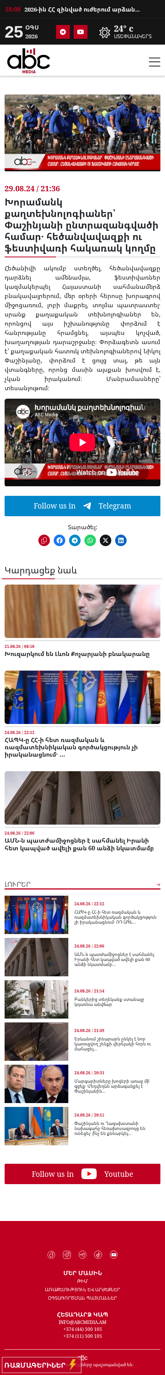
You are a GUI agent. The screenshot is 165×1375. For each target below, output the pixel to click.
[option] (82, 8)
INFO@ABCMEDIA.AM (82, 1322)
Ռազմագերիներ (36, 1365)
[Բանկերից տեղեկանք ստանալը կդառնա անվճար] (36, 999)
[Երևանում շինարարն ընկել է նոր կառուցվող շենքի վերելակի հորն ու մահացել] (36, 1041)
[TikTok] (98, 1255)
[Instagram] (67, 1255)
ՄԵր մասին (82, 1273)
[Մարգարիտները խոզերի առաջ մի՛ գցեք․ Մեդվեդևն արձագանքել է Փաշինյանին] (36, 1084)
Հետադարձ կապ (82, 1314)
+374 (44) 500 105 (82, 1329)
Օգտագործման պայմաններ (82, 1298)
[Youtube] (80, 32)
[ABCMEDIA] (29, 59)
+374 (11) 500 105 (82, 1336)
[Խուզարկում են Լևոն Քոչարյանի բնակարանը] (82, 611)
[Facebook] (52, 1255)
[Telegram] (63, 32)
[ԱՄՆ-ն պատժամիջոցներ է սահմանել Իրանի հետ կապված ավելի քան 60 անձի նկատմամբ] (82, 798)
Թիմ (82, 1281)
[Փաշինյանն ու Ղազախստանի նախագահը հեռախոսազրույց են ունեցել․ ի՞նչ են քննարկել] (36, 1126)
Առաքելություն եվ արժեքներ (82, 1289)
